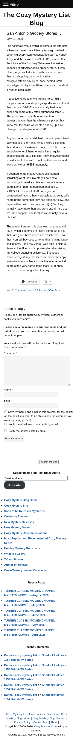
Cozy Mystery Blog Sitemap (49, 718)
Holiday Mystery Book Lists (22, 548)
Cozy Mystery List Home (20, 714)
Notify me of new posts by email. (27, 430)
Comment (10, 353)
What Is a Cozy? (14, 553)
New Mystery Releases (19, 522)
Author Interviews (16, 564)
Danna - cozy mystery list (20, 655)
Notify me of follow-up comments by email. (33, 424)
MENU (14, 4)
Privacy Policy (22, 722)
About (54, 722)
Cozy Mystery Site (16, 505)
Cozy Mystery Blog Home (20, 500)
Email (8, 400)
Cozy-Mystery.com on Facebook (25, 570)
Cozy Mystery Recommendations (25, 533)
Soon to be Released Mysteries (24, 511)
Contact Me (40, 722)
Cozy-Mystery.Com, (45, 726)
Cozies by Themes (16, 516)
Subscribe (14, 485)
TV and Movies (13, 559)
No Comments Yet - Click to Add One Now (35, 290)
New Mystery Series (17, 527)
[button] (6, 4)
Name (8, 389)
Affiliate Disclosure (48, 714)
